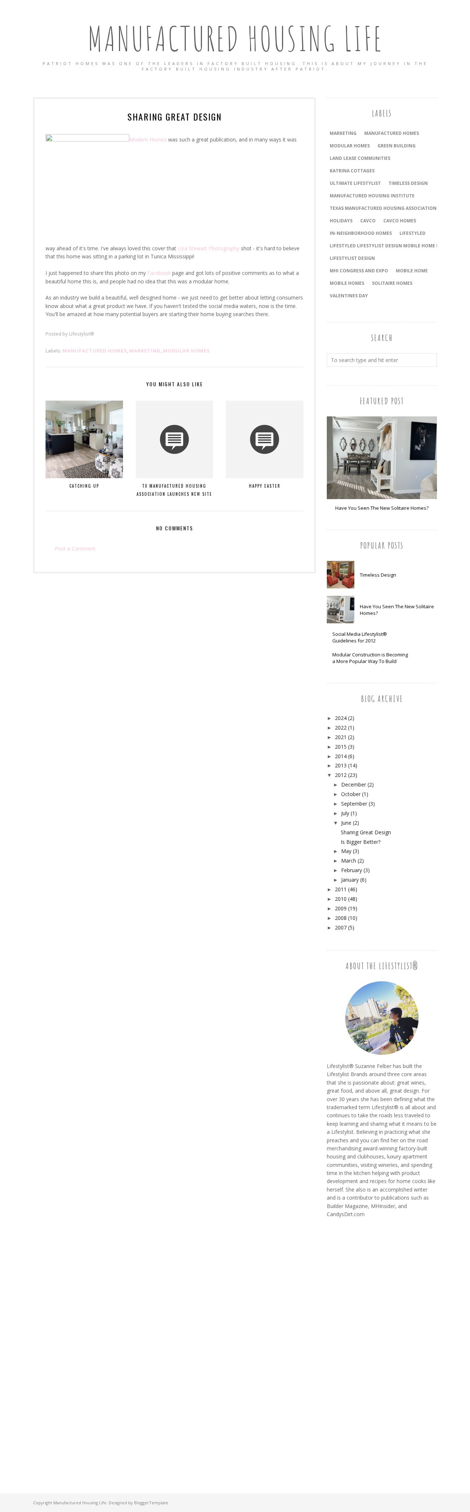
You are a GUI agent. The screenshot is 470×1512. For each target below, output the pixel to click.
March (348, 860)
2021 (341, 737)
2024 (341, 717)
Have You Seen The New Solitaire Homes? (382, 508)
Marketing (145, 350)
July (345, 813)
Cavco (368, 221)
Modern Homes (148, 139)
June (346, 822)
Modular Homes (186, 350)
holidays (341, 221)
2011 (341, 889)
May (346, 851)
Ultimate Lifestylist (355, 183)
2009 (341, 908)
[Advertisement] (356, 1347)
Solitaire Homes (392, 283)
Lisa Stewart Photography (208, 248)
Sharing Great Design (366, 832)
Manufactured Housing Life (235, 38)
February (351, 870)
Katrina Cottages (352, 171)
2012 (341, 774)
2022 (341, 727)
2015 (341, 746)
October (351, 794)
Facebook (159, 272)
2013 (341, 765)
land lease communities (360, 158)
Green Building (396, 146)
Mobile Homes (347, 283)
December (353, 784)
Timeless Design (378, 575)
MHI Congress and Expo (359, 271)
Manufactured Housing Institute (372, 196)
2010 (341, 898)
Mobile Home (412, 271)
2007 (341, 927)
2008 (341, 917)
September (354, 803)
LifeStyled (413, 233)
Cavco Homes (399, 221)
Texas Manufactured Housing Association (383, 208)
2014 (341, 756)
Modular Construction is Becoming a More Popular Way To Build (370, 657)
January (350, 879)
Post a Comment (75, 548)
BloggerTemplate (151, 1502)
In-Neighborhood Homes (361, 233)
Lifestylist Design (352, 258)
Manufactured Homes (94, 350)
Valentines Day (349, 296)
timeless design (408, 183)
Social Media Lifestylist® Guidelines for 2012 (359, 637)
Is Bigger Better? (360, 841)
